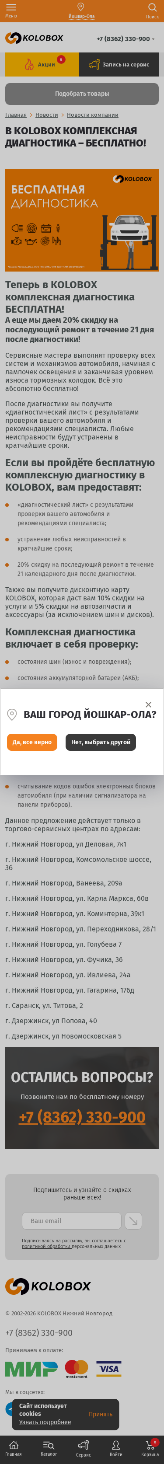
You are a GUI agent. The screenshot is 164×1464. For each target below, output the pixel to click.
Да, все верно (32, 742)
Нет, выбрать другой (100, 742)
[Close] (148, 705)
